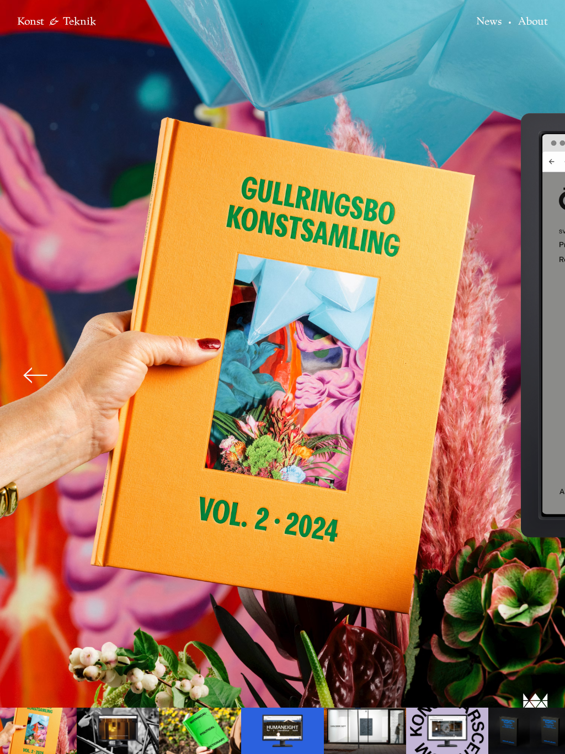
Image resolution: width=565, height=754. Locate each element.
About (533, 21)
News (489, 21)
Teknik (79, 21)
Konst (30, 21)
